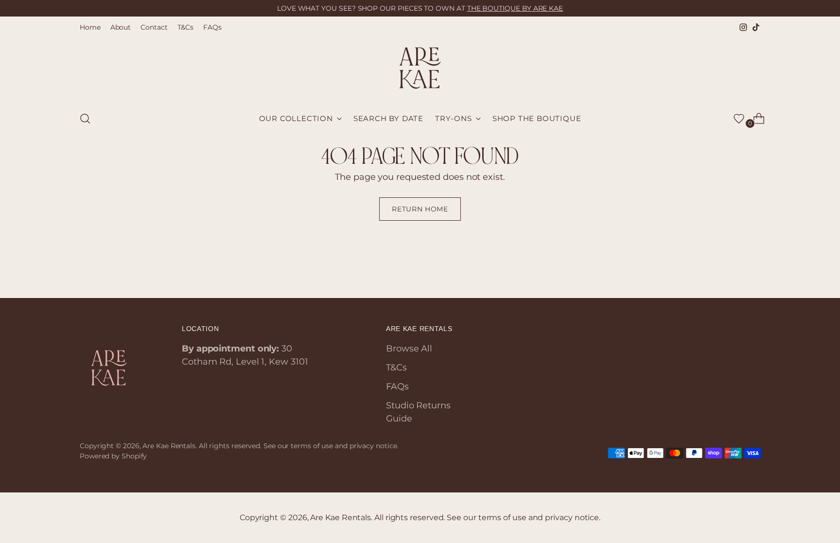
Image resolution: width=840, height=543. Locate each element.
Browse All (409, 348)
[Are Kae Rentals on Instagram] (743, 27)
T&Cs (396, 367)
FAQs (397, 386)
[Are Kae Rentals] (420, 68)
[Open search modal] (85, 118)
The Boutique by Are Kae (515, 8)
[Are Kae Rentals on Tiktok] (756, 27)
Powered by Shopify (113, 456)
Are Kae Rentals (168, 445)
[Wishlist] (739, 118)
